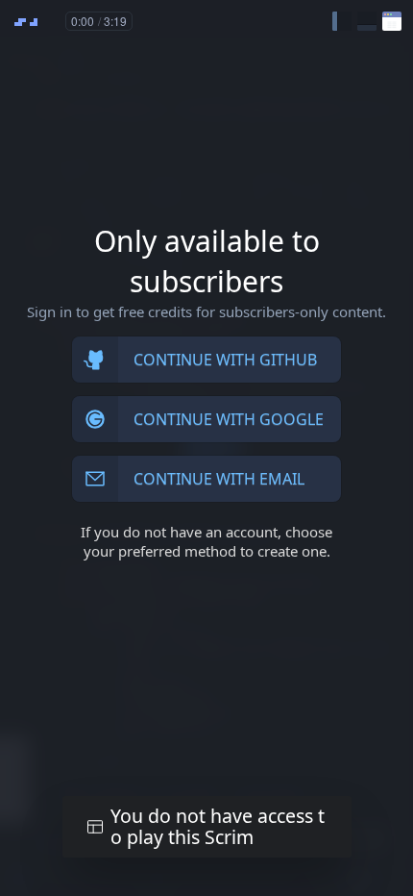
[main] (206, 448)
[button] (341, 21)
